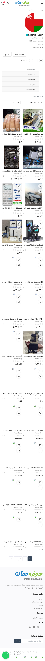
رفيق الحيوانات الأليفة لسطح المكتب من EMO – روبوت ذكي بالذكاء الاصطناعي (33, 245)
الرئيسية (41, 10)
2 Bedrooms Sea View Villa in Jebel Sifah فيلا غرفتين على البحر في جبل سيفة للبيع (33, 319)
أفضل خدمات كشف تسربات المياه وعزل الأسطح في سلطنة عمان (33, 430)
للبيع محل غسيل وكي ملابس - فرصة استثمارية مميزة (12, 468)
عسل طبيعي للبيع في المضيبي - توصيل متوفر (33, 393)
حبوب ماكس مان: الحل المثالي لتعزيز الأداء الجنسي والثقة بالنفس (33, 505)
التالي (32, 84)
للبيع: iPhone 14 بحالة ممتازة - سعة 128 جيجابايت (33, 542)
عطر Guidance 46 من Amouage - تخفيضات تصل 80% (12, 319)
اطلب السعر (39, 327)
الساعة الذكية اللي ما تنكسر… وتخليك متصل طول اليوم (12, 171)
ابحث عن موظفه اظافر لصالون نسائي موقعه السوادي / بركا (12, 134)
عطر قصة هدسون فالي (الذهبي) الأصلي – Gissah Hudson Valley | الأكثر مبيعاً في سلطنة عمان (33, 134)
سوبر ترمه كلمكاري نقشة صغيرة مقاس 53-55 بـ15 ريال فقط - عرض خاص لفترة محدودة (33, 356)
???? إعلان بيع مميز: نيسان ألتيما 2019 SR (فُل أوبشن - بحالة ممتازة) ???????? (33, 208)
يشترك (17, 641)
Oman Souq (35, 35)
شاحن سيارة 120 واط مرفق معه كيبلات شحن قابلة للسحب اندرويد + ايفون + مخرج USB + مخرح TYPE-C (33, 171)
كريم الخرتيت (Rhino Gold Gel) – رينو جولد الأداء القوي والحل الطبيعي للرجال (12, 282)
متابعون (31, 79)
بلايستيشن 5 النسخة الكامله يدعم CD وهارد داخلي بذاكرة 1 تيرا (12, 245)
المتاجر (41, 605)
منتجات (31, 69)
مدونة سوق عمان (37, 602)
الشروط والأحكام (38, 618)
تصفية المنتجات (34, 102)
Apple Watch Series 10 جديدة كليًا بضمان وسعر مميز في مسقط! (12, 505)
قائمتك (31, 74)
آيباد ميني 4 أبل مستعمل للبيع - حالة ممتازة (12, 356)
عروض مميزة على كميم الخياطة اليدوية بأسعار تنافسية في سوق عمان (12, 393)
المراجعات (30, 89)
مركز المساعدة (38, 608)
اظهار (38, 44)
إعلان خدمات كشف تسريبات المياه (33, 468)
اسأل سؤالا (18, 54)
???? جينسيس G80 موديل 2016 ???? (12, 430)
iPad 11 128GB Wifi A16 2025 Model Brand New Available (33, 282)
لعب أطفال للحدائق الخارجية (13, 542)
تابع (6, 54)
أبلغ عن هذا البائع (38, 96)
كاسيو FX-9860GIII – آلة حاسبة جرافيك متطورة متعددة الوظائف (12, 208)
